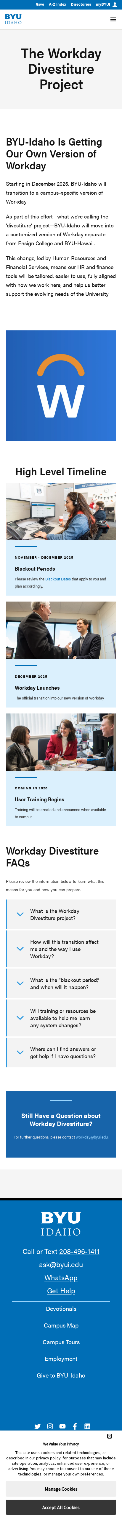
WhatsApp (61, 1277)
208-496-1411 (79, 1251)
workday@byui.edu (92, 1137)
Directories (81, 4)
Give (40, 4)
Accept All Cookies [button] (61, 1507)
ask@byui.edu (61, 1264)
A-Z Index (57, 4)
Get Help (61, 1290)
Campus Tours (61, 1341)
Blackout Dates (58, 579)
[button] (109, 1436)
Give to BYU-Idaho (61, 1375)
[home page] (13, 19)
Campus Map (61, 1325)
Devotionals (61, 1308)
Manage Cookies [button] (61, 1489)
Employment (61, 1358)
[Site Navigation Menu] (113, 19)
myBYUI (103, 4)
